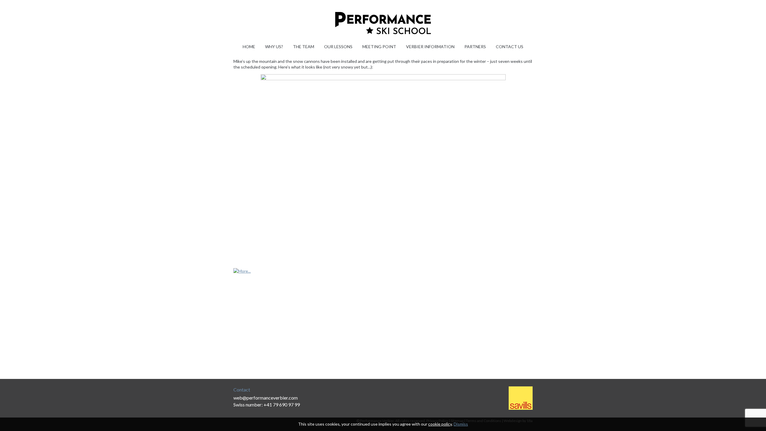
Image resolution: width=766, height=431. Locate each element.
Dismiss (461, 424)
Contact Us (509, 46)
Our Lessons (338, 46)
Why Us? (274, 46)
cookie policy (440, 424)
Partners (475, 46)
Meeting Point (379, 46)
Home (249, 46)
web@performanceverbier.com (265, 397)
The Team (303, 46)
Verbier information (430, 46)
